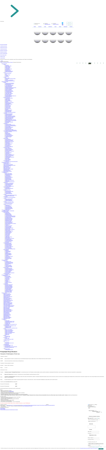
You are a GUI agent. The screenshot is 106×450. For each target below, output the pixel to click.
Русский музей (7, 235)
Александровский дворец (9, 184)
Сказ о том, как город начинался (8, 164)
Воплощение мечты (8, 263)
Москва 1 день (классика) (9, 331)
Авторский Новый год (7, 299)
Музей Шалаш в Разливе (8, 218)
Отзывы (45, 26)
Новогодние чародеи (7, 307)
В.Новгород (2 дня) (8, 327)
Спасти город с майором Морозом (8, 306)
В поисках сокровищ (8, 265)
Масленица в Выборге (8, 288)
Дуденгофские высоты (8, 134)
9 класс (5, 72)
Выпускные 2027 (4, 63)
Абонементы (50, 26)
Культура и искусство (7, 97)
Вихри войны (7, 158)
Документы (39, 26)
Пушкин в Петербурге (8, 115)
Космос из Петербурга (8, 144)
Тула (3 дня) (7, 343)
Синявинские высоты (8, 152)
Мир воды (6, 132)
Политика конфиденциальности (4, 409)
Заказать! (47, 404)
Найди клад (7, 264)
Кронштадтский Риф (8, 179)
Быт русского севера (8, 108)
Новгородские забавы (7, 313)
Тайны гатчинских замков (9, 198)
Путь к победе (7, 151)
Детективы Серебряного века (9, 269)
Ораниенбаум (5, 196)
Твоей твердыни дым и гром (9, 83)
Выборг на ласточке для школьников (9, 210)
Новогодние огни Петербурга (8, 303)
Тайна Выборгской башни (9, 208)
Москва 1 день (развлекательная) (10, 332)
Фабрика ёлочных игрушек (7, 311)
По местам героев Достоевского (9, 272)
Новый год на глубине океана (8, 296)
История (11, 62)
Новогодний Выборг (7, 308)
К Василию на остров (7, 168)
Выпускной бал (7, 69)
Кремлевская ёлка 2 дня (7, 315)
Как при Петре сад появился (8, 171)
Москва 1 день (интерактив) (9, 330)
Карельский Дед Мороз (7, 316)
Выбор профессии (6, 249)
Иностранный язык (6, 160)
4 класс (5, 64)
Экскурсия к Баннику (8, 192)
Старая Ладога (7, 187)
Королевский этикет (8, 243)
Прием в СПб (69, 22)
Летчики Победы (7, 157)
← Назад (1, 60)
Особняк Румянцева (8, 231)
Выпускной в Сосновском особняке (10, 78)
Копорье (6, 283)
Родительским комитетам (51, 405)
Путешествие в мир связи (9, 142)
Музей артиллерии (8, 233)
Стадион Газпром (7, 251)
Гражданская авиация (8, 257)
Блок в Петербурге (8, 121)
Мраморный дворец (8, 213)
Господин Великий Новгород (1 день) (10, 325)
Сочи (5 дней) (7, 338)
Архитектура (5, 123)
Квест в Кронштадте (8, 176)
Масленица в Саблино (8, 290)
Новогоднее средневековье (7, 317)
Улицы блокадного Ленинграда (9, 154)
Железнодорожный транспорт (9, 141)
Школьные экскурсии (5, 81)
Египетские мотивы (8, 124)
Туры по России (42, 405)
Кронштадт (5, 172)
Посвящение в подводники (9, 262)
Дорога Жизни (7, 153)
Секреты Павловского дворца (9, 202)
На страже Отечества (8, 94)
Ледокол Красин (7, 143)
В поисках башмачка (8, 271)
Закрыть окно (90, 405)
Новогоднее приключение (7, 309)
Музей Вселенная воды (8, 232)
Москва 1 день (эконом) (8, 329)
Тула (4, 341)
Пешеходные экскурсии (5, 162)
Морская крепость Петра (8, 174)
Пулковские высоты (8, 156)
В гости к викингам (8, 206)
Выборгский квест (8, 209)
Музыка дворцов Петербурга (9, 102)
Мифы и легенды (7, 99)
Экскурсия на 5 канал (8, 258)
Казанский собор (7, 228)
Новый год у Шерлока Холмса (8, 302)
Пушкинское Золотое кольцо (9, 117)
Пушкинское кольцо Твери (9, 349)
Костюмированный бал (8, 244)
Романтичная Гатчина (8, 199)
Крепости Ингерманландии (9, 188)
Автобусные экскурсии (6, 62)
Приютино (6, 109)
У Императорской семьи (8, 193)
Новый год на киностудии (7, 294)
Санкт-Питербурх (6, 163)
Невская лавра (7, 104)
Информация (65, 26)
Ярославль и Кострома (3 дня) (9, 347)
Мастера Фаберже (7, 100)
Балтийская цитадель (8, 178)
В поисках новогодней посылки (8, 300)
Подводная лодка (7, 224)
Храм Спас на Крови (8, 226)
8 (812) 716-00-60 (55, 24)
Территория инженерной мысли (9, 181)
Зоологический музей (8, 241)
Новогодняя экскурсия (7, 293)
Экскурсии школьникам (17, 405)
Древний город (7, 205)
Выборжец (6, 259)
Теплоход (6, 75)
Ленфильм (6, 252)
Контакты (71, 26)
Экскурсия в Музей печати (9, 240)
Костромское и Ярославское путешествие (11, 346)
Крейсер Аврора (7, 230)
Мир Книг (6, 101)
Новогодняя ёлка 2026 (7, 318)
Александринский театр (8, 225)
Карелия (5, 335)
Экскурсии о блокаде (7, 147)
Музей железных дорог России (9, 238)
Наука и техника (6, 138)
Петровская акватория (8, 96)
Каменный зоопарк (8, 274)
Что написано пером (8, 247)
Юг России (5, 337)
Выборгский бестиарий (8, 207)
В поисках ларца (7, 107)
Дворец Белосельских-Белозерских (10, 216)
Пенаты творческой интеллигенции (10, 112)
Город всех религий (8, 105)
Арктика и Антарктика (8, 131)
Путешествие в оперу (8, 111)
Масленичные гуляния (8, 291)
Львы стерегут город (8, 128)
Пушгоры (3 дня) (7, 323)
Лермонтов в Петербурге (8, 114)
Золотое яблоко (7, 68)
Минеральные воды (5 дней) (9, 339)
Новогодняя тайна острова (7, 310)
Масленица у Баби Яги (8, 285)
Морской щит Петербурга (9, 177)
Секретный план (7, 175)
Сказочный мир (7, 98)
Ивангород (6, 280)
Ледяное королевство (7, 301)
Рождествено (7, 122)
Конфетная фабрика (8, 253)
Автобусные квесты (6, 273)
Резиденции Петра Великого (9, 88)
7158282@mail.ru (11, 391)
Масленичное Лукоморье (8, 286)
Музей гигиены (7, 234)
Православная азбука (8, 110)
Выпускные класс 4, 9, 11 (10, 405)
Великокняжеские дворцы (9, 90)
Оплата (55, 26)
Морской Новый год (6, 297)
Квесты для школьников (24, 405)
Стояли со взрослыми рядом (9, 155)
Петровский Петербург (8, 86)
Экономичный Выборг (8, 204)
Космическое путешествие (9, 146)
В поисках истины (8, 106)
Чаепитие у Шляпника (8, 282)
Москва (5, 328)
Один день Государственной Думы (10, 248)
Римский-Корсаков (8, 103)
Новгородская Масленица (9, 284)
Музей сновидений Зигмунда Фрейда (10, 223)
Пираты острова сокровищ (9, 71)
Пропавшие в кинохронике (9, 149)
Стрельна (5, 194)
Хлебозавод (7, 255)
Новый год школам (37, 405)
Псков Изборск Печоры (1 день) (9, 321)
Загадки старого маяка (8, 173)
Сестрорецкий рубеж (8, 277)
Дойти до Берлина (7, 159)
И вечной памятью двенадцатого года (10, 95)
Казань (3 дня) (7, 340)
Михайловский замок (8, 214)
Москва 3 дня (7, 334)
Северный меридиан (8, 261)
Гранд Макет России (8, 217)
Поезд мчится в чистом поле (9, 139)
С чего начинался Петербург (9, 85)
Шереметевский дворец (8, 219)
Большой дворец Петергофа (9, 191)
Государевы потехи (8, 190)
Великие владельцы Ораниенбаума (10, 197)
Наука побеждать (7, 278)
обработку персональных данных (97, 446)
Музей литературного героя (9, 118)
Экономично (7, 76)
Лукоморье (6, 281)
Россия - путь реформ (8, 89)
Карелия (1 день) (7, 336)
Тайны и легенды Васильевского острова (9, 165)
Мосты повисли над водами (9, 129)
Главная (35, 26)
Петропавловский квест (8, 268)
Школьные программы (5, 211)
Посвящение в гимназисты (9, 246)
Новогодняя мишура (6, 312)
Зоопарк (6, 137)
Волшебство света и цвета (9, 140)
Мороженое (7, 250)
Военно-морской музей (8, 222)
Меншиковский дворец (8, 220)
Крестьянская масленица (8, 287)
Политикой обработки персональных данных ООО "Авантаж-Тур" (89, 448)
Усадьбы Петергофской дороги (9, 195)
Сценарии (45, 405)
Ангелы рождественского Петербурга (9, 305)
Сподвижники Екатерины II (9, 91)
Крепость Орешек (7, 67)
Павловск (5, 201)
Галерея (60, 26)
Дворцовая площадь (6, 169)
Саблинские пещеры (8, 136)
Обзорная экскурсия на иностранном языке (11, 161)
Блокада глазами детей (8, 148)
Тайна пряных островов (8, 266)
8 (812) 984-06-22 (47, 24)
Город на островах (7, 126)
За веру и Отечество (8, 185)
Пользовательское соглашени (14, 409)
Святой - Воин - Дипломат (9, 93)
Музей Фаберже (7, 237)
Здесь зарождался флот (8, 92)
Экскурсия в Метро (8, 254)
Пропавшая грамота (8, 70)
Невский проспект (6, 166)
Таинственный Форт (8, 73)
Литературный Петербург (9, 113)
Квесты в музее (6, 260)
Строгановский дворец (8, 215)
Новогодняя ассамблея (7, 304)
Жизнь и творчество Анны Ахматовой (10, 120)
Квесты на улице (6, 267)
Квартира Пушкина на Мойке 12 (10, 229)
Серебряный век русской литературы (10, 119)
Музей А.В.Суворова (8, 221)
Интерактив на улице (7, 275)
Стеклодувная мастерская (9, 256)
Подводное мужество (8, 150)
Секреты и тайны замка (8, 200)
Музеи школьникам (6, 212)
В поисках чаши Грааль (8, 270)
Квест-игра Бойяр (7, 276)
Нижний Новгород (6, 344)
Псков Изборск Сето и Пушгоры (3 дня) (11, 324)
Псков (4, 319)
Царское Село (6, 182)
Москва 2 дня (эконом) (8, 333)
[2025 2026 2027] (100, 412)
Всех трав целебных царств (9, 135)
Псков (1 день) (7, 320)
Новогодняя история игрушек (8, 298)
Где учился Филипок (8, 245)
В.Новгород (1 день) (8, 326)
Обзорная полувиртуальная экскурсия (10, 87)
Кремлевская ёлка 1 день (7, 314)
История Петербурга (8, 84)
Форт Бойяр (7, 65)
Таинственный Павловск (8, 203)
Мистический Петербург (7, 170)
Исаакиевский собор (8, 227)
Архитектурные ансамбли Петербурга (10, 125)
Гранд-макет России (8, 145)
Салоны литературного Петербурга (10, 116)
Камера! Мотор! (7, 66)
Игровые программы (31, 405)
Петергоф (5, 189)
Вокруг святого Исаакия (7, 167)
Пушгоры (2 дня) (7, 322)
